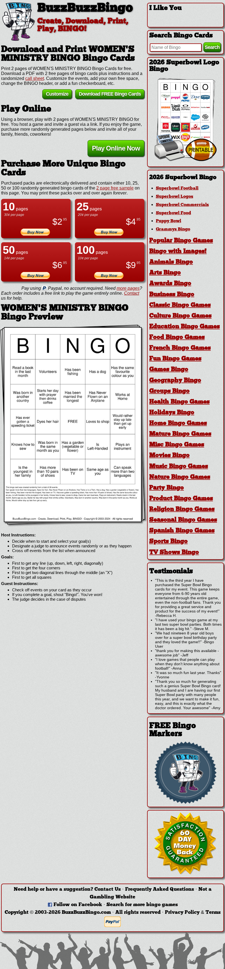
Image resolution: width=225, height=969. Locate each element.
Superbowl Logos (174, 196)
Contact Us (107, 889)
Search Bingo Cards (181, 35)
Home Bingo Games (178, 423)
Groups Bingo (169, 391)
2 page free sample (115, 188)
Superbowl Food (173, 213)
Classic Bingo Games (180, 305)
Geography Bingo (175, 380)
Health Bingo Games (179, 402)
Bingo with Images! (178, 251)
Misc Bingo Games (176, 445)
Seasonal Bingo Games (183, 520)
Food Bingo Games (177, 337)
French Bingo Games (180, 348)
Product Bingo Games (181, 498)
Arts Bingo (165, 273)
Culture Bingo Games (180, 316)
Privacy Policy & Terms (193, 912)
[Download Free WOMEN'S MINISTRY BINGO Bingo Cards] (73, 424)
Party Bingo (166, 488)
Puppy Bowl (168, 221)
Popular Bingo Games (181, 241)
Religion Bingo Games (182, 509)
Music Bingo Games (178, 466)
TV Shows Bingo (174, 552)
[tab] (185, 177)
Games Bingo (168, 369)
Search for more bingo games (142, 904)
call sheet (34, 78)
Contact (131, 293)
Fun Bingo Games (175, 359)
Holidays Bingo (171, 413)
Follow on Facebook (78, 904)
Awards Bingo (170, 283)
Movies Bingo (169, 455)
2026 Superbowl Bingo (182, 177)
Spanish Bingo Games (182, 531)
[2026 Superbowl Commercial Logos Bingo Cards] (185, 159)
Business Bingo (171, 294)
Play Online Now (116, 148)
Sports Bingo (168, 541)
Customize (57, 94)
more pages (128, 288)
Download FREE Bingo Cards (110, 94)
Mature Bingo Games (180, 434)
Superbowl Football (177, 188)
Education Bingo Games (184, 327)
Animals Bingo (171, 262)
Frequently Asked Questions (159, 889)
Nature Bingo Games (179, 477)
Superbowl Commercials (182, 205)
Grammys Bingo (173, 229)
